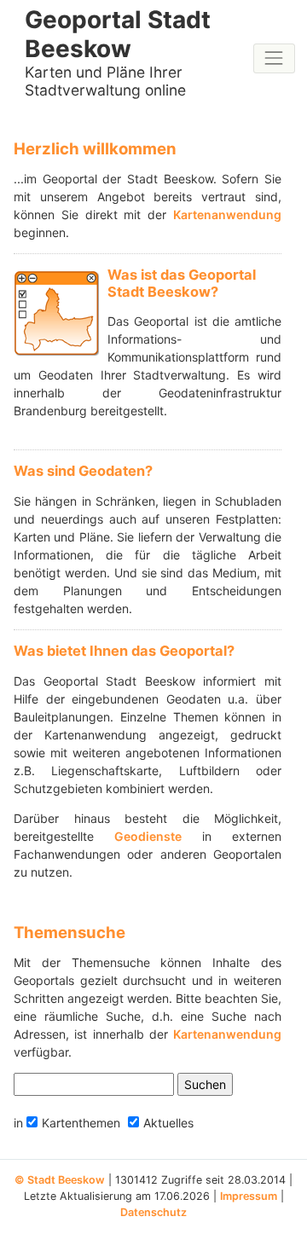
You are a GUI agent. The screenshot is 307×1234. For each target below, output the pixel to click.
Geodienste (148, 836)
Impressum (248, 1196)
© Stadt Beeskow (59, 1179)
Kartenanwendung (227, 214)
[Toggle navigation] (274, 58)
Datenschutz (153, 1212)
